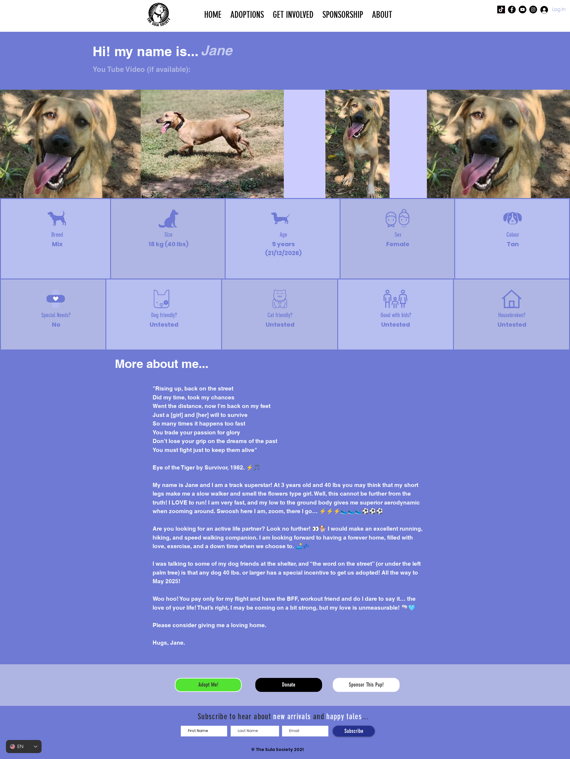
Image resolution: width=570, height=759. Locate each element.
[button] (247, 14)
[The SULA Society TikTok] (501, 9)
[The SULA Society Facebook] (512, 9)
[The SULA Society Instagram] (533, 9)
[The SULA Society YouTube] (522, 9)
